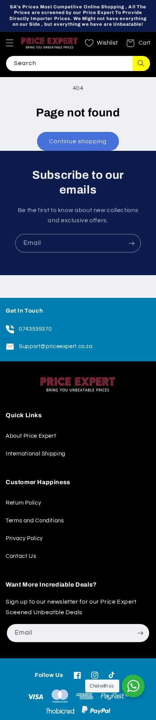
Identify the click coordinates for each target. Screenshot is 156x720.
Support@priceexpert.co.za (56, 346)
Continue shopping (78, 141)
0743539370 (35, 329)
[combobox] (78, 63)
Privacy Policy (24, 538)
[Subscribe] (131, 243)
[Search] (141, 63)
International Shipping (36, 454)
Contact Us (21, 556)
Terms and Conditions (35, 520)
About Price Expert (31, 436)
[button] (9, 43)
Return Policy (23, 503)
